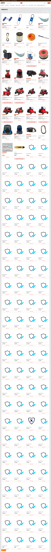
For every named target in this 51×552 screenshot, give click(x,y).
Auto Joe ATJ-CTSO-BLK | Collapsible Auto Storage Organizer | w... (7, 60)
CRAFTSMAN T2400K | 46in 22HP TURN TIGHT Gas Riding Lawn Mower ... (7, 117)
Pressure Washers (12, 5)
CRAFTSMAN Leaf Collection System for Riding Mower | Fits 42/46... (31, 80)
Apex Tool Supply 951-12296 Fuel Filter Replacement (42, 43)
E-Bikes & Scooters (18, 5)
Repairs (35, 5)
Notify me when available (7, 102)
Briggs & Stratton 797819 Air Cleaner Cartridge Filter (43, 60)
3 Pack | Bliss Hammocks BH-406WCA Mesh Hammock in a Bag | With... (43, 25)
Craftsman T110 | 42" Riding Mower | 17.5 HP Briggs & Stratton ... (19, 97)
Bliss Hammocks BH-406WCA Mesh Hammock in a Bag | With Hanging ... (19, 60)
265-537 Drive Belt (16, 25)
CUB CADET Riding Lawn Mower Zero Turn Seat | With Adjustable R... (19, 136)
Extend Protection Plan (28, 153)
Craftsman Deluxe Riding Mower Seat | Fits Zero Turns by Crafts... (19, 80)
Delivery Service (4, 153)
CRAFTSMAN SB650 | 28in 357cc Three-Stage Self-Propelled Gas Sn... (7, 97)
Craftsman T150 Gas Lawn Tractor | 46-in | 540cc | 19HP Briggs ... (31, 97)
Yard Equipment (7, 5)
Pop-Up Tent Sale (31, 5)
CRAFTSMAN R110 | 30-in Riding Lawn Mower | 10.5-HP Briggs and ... (43, 80)
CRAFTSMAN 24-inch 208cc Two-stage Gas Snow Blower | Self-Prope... (7, 80)
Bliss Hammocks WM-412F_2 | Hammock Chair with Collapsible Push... (31, 60)
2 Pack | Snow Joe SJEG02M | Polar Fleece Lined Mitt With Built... (6, 25)
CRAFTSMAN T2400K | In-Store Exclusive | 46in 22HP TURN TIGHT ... (43, 97)
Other (27, 5)
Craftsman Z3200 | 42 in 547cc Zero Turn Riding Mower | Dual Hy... (31, 117)
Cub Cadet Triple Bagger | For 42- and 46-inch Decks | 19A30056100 (31, 136)
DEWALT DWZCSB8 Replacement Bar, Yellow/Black (18, 153)
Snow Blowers (23, 5)
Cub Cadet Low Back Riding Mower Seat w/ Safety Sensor (6, 136)
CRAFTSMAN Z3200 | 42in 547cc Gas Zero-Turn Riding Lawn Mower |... (43, 117)
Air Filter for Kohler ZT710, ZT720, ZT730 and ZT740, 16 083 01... (19, 43)
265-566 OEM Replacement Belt (29, 25)
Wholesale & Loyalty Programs (41, 5)
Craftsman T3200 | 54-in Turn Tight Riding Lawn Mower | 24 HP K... (19, 117)
